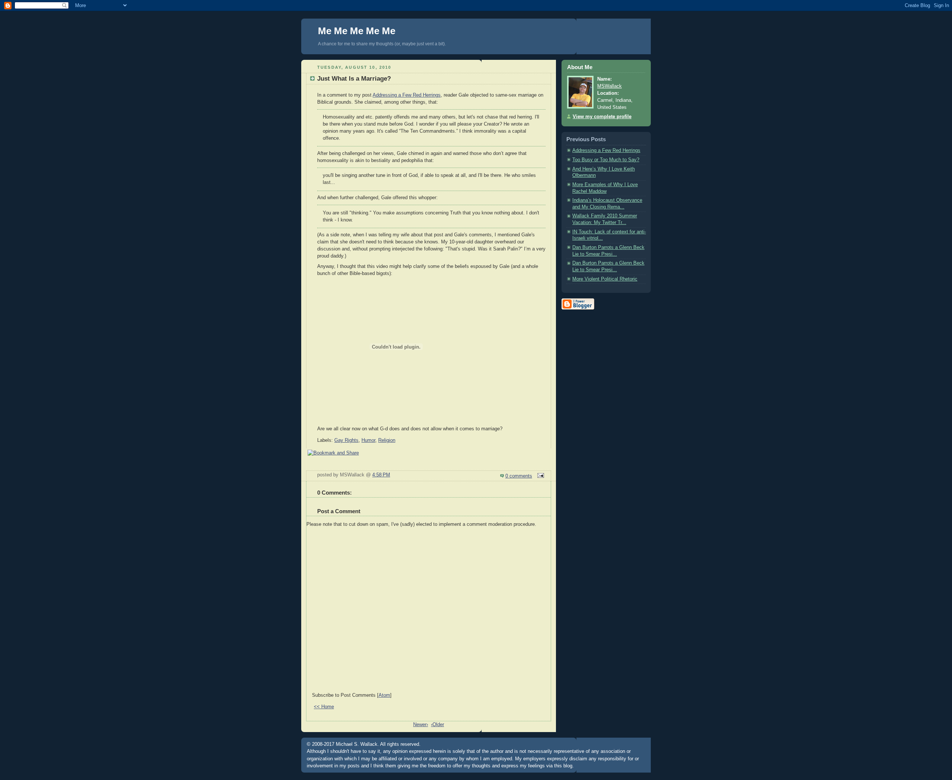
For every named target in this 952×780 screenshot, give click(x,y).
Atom (384, 695)
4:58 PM (381, 475)
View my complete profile (602, 116)
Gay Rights (346, 440)
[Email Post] (540, 476)
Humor (368, 440)
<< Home (324, 706)
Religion (386, 440)
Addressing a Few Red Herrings (407, 95)
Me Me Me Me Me (356, 30)
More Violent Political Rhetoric (604, 279)
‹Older (437, 724)
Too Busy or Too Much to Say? (605, 159)
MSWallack (609, 86)
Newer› (420, 724)
